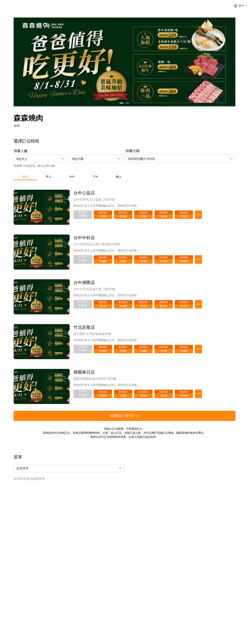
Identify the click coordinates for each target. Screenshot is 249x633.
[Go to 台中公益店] (198, 214)
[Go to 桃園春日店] (198, 394)
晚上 (118, 176)
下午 (95, 176)
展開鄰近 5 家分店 (122, 416)
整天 (25, 176)
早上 (48, 176)
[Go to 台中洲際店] (198, 304)
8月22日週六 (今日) (141, 159)
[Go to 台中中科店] (198, 259)
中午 (72, 176)
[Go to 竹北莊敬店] (198, 349)
